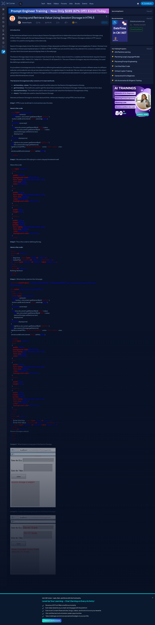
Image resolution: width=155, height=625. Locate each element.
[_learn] (4, 26)
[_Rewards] (4, 43)
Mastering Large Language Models (127, 57)
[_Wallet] (4, 22)
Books (77, 3)
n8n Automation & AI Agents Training (128, 80)
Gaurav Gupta (26, 22)
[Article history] (37, 23)
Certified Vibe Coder (122, 66)
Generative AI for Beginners (125, 76)
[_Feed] (4, 14)
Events (84, 3)
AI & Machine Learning (122, 52)
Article (104, 22)
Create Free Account (51, 621)
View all (149, 11)
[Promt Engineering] (132, 101)
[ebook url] (120, 41)
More (91, 4)
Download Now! (136, 29)
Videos (56, 3)
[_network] (4, 34)
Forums (64, 3)
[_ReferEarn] (4, 38)
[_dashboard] (4, 18)
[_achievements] (4, 30)
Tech (43, 3)
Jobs (71, 3)
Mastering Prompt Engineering (126, 61)
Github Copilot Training (123, 71)
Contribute (148, 3)
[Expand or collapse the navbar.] (3, 9)
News (49, 3)
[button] (65, 22)
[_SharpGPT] (4, 47)
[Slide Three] (59, 10)
